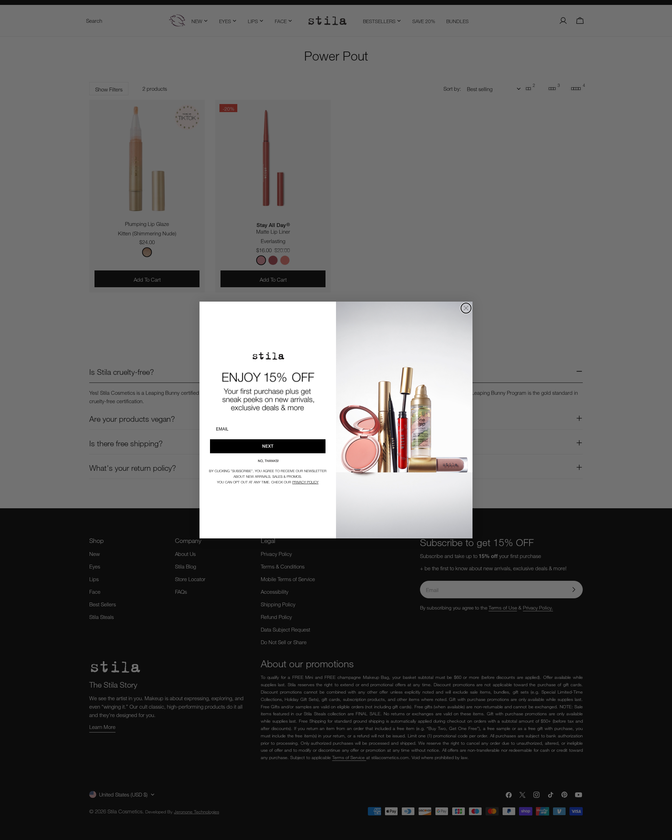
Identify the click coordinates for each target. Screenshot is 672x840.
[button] (267, 461)
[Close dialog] (466, 308)
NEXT (267, 446)
